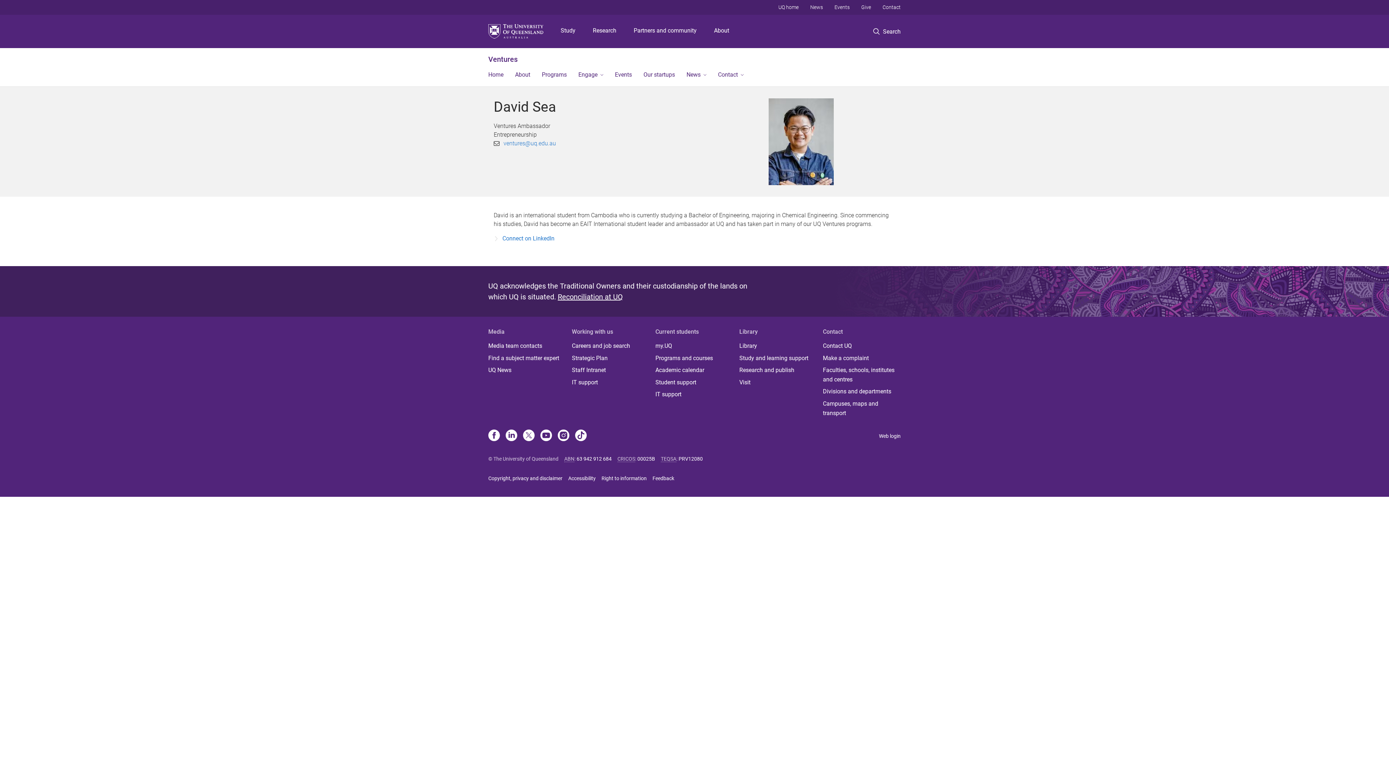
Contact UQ (837, 345)
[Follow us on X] (529, 436)
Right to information (624, 478)
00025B (646, 459)
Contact (892, 7)
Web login (890, 436)
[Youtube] (546, 436)
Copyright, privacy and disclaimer (525, 478)
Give (866, 7)
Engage (588, 74)
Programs (554, 74)
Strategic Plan (590, 358)
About (721, 30)
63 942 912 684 (594, 459)
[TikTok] (581, 436)
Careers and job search (601, 345)
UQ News (499, 370)
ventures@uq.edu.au (530, 143)
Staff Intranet (589, 370)
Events (842, 7)
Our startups (659, 74)
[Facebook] (494, 436)
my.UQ (663, 345)
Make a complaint (846, 358)
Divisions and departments (857, 391)
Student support (675, 382)
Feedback (663, 478)
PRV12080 (691, 459)
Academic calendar (679, 370)
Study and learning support (773, 358)
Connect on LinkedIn (528, 238)
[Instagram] (563, 436)
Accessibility (582, 478)
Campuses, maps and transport (850, 408)
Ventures (503, 59)
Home (496, 74)
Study (568, 30)
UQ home (788, 7)
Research (604, 30)
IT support (585, 382)
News (816, 7)
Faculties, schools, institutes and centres (859, 375)
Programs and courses (684, 358)
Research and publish (766, 370)
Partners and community (665, 30)
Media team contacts (515, 345)
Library (748, 345)
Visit (745, 382)
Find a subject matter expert (523, 358)
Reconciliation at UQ (590, 297)
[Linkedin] (511, 436)
